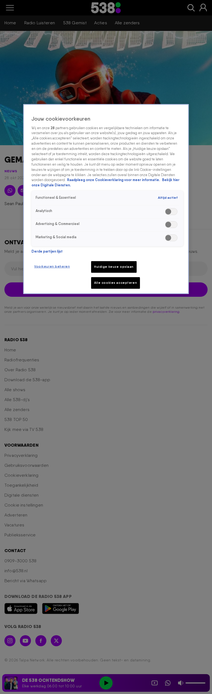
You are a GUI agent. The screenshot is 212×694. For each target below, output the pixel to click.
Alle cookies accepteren (115, 283)
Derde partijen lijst (47, 251)
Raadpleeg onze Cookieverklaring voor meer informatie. (114, 180)
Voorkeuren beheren (52, 266)
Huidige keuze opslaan (114, 267)
